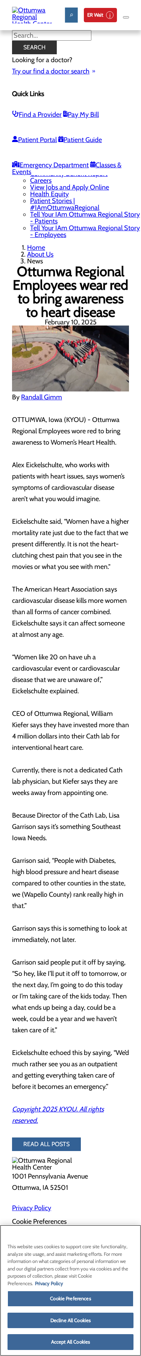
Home (36, 247)
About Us (40, 254)
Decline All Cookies (70, 1320)
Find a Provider (40, 114)
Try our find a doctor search (50, 71)
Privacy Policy (31, 1208)
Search (34, 47)
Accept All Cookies (70, 1342)
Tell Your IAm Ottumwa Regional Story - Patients (85, 217)
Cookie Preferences (70, 1298)
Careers (41, 180)
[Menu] (126, 17)
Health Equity (49, 194)
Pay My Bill (83, 114)
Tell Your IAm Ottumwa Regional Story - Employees (85, 231)
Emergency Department (54, 165)
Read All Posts (46, 1144)
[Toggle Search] (71, 15)
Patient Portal (37, 140)
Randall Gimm (41, 397)
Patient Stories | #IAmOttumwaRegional (64, 204)
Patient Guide (83, 140)
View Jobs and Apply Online (69, 187)
